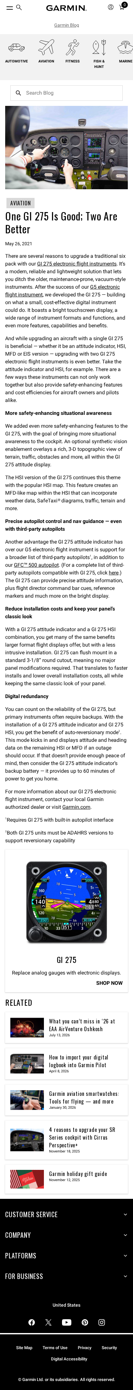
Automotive (16, 61)
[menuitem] (19, 8)
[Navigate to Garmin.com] (66, 8)
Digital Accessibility (69, 1359)
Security (109, 1347)
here (113, 573)
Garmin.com (76, 807)
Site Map (24, 1347)
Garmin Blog (66, 25)
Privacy (84, 1347)
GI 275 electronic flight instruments (77, 264)
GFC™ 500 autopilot (36, 565)
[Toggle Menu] (4, 6)
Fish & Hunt (99, 64)
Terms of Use (55, 1347)
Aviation (46, 61)
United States (66, 1305)
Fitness (73, 61)
